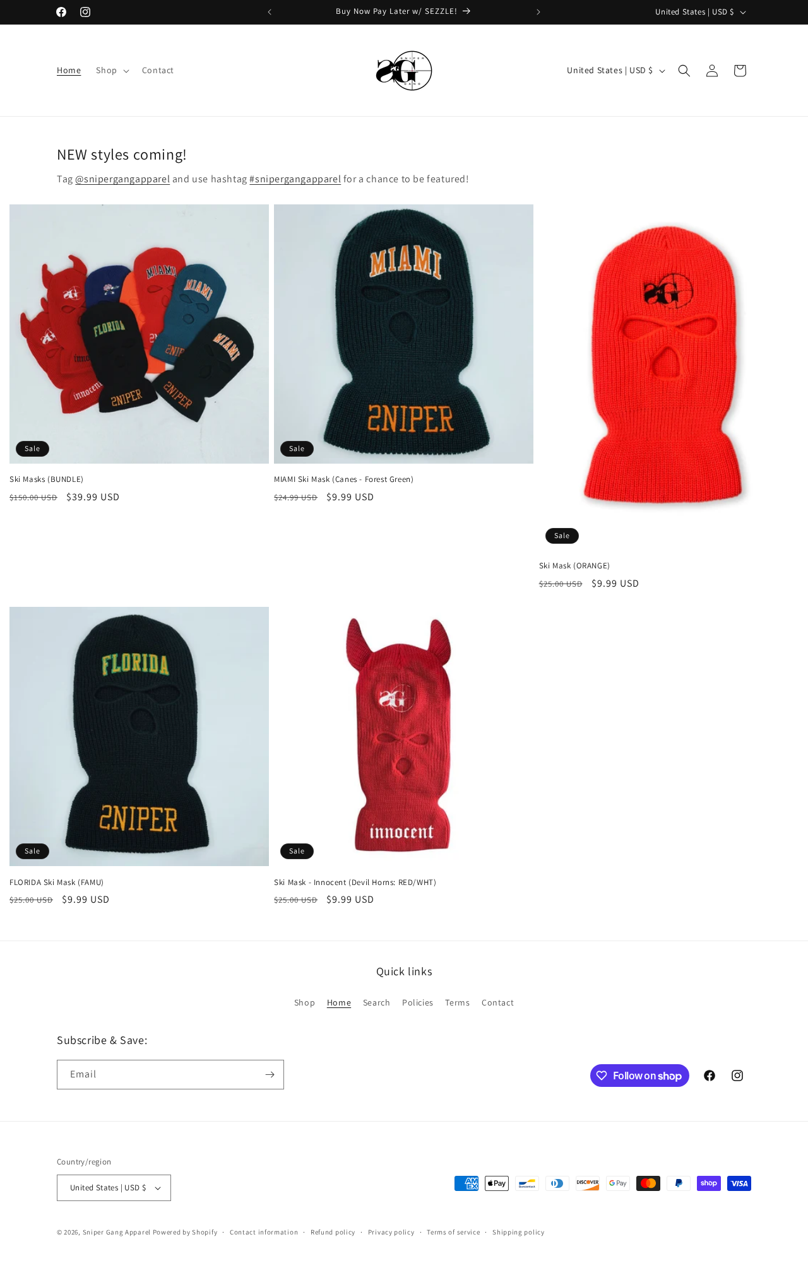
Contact (498, 1002)
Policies (418, 1002)
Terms (457, 1002)
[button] (111, 70)
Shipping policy (518, 1232)
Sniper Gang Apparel (117, 1232)
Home (339, 1002)
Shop (304, 1002)
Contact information (264, 1232)
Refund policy (333, 1232)
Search (377, 1002)
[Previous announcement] (269, 12)
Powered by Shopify (185, 1232)
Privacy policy (391, 1232)
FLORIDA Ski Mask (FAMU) (56, 882)
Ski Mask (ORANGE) (574, 566)
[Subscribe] (269, 1074)
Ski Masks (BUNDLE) (46, 479)
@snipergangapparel (122, 178)
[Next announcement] (538, 12)
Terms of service (453, 1232)
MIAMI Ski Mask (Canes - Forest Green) (343, 479)
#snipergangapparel (295, 178)
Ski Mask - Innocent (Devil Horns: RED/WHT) (355, 882)
